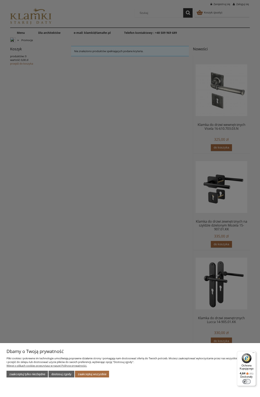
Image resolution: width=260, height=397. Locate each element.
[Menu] (253, 353)
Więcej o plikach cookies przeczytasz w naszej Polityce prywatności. (46, 365)
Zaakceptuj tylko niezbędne (27, 374)
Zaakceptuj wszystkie (92, 374)
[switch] (247, 381)
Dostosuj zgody (61, 374)
